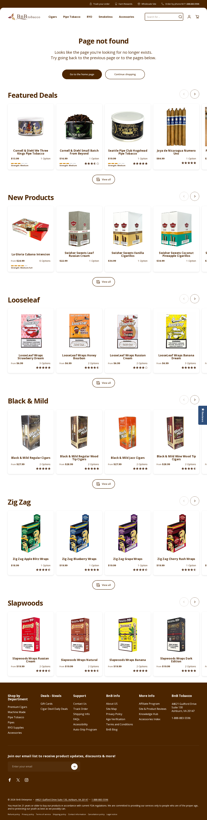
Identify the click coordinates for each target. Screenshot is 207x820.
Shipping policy (59, 814)
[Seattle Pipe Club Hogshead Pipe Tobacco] (127, 126)
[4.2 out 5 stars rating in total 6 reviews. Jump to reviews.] (140, 367)
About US (112, 703)
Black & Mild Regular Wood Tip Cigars (79, 457)
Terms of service (43, 814)
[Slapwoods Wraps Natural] (79, 634)
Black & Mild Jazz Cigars (128, 458)
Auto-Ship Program (85, 729)
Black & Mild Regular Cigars (30, 458)
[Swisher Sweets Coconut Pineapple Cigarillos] (176, 229)
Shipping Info (81, 714)
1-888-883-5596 (181, 718)
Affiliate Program (149, 703)
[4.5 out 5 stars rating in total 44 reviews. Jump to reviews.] (43, 569)
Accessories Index (149, 719)
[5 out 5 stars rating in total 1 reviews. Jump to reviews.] (189, 163)
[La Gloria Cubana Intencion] (30, 229)
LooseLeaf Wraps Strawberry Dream (31, 356)
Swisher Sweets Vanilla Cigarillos (128, 254)
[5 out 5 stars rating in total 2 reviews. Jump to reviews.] (140, 163)
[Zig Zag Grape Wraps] (127, 533)
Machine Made (17, 712)
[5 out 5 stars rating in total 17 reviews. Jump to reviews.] (92, 468)
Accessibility (80, 724)
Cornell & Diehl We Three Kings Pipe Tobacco (30, 152)
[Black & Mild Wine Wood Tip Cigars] (176, 432)
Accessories (15, 732)
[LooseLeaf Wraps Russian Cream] (127, 331)
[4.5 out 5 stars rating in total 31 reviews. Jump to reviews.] (189, 468)
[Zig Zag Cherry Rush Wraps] (176, 533)
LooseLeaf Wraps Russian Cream (128, 356)
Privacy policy (28, 814)
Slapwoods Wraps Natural (79, 660)
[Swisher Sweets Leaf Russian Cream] (79, 229)
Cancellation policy (96, 814)
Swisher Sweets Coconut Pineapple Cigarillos (176, 254)
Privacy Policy (114, 714)
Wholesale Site (149, 3)
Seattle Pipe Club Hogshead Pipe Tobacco (127, 152)
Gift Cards (47, 703)
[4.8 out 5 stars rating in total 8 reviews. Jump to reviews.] (43, 367)
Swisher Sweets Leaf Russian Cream (79, 254)
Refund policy (14, 814)
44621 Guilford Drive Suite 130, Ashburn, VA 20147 (61, 799)
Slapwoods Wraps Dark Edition (176, 660)
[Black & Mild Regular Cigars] (30, 432)
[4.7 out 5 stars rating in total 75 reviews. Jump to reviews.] (140, 569)
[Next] (194, 94)
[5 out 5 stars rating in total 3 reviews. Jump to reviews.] (189, 670)
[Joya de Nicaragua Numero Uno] (176, 126)
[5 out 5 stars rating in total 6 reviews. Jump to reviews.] (140, 670)
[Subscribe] (74, 766)
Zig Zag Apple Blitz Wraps (31, 559)
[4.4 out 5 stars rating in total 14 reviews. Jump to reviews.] (43, 670)
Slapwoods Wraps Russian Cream (30, 660)
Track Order (80, 708)
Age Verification (115, 719)
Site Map (111, 708)
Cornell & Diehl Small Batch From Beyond (79, 152)
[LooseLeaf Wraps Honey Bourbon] (79, 331)
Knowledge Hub (148, 714)
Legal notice (112, 814)
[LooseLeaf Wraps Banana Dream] (176, 331)
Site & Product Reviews (152, 708)
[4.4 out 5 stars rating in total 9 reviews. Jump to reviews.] (92, 670)
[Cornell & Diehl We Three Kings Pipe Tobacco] (30, 126)
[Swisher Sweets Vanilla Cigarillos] (127, 229)
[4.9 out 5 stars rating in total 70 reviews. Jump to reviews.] (92, 569)
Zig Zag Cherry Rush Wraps (176, 559)
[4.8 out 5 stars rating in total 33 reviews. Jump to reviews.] (43, 468)
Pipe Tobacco (16, 717)
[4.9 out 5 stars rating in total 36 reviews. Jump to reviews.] (140, 468)
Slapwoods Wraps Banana (127, 660)
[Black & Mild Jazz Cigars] (127, 432)
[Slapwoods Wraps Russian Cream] (30, 634)
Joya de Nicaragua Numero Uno (176, 152)
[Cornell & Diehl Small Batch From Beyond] (79, 126)
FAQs (76, 719)
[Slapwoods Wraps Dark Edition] (176, 634)
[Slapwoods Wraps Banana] (127, 634)
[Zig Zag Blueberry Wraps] (79, 533)
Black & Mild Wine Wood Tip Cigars (176, 457)
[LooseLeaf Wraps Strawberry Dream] (30, 331)
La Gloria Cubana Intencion (30, 254)
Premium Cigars (17, 707)
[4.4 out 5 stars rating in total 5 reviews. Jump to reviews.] (92, 367)
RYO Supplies (16, 727)
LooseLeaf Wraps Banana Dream (176, 356)
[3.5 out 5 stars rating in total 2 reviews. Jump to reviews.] (92, 163)
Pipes (11, 722)
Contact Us (80, 703)
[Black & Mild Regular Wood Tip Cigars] (79, 432)
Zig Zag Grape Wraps (127, 559)
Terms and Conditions (119, 724)
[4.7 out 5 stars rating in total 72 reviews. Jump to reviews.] (189, 569)
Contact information (77, 814)
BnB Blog (112, 729)
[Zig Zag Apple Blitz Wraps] (30, 533)
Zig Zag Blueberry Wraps (79, 559)
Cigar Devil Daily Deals (54, 708)
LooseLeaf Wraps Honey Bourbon (79, 356)
